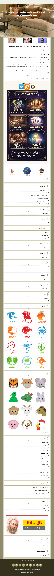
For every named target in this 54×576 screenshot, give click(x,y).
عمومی (41, 179)
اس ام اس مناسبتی (19, 2)
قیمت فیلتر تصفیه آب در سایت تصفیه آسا (40, 487)
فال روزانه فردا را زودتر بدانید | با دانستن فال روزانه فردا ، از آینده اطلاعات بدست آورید (27, 13)
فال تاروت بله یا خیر (44, 475)
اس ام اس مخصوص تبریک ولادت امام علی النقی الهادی (38, 195)
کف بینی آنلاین (45, 247)
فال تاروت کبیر (45, 445)
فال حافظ (44, 2)
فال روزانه (33, 2)
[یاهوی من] (40, 565)
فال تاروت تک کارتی (44, 450)
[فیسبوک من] (34, 565)
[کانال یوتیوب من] (16, 565)
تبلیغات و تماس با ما (11, 2)
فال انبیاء (46, 223)
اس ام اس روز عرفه (44, 193)
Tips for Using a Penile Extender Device (42, 490)
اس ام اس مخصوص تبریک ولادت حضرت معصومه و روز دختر (37, 204)
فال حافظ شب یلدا (45, 511)
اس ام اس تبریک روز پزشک (43, 190)
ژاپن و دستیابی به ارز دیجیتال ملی (42, 493)
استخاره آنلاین (27, 2)
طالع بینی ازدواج (45, 257)
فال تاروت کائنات (45, 448)
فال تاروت (39, 2)
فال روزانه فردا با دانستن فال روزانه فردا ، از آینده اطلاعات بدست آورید (27, 46)
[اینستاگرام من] (30, 565)
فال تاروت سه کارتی (44, 453)
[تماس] (27, 565)
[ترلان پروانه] (27, 41)
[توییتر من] (23, 565)
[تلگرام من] (37, 565)
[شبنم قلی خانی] (12, 41)
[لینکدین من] (13, 565)
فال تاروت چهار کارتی (44, 456)
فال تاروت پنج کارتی (44, 459)
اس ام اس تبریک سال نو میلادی (42, 201)
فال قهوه (46, 232)
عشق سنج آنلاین (45, 289)
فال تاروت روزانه (45, 442)
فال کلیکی (46, 279)
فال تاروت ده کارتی (44, 467)
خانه (49, 2)
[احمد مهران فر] (42, 41)
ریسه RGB (46, 298)
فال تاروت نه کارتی (44, 464)
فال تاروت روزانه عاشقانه (43, 472)
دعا (47, 269)
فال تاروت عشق (45, 470)
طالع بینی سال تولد (44, 433)
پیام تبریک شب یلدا (44, 513)
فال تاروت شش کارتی (44, 461)
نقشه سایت (23, 572)
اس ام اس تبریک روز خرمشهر (43, 198)
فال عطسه (46, 543)
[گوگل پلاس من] (20, 565)
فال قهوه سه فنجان (44, 235)
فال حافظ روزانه (45, 508)
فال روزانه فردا (27, 75)
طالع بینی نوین (45, 545)
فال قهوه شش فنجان (44, 238)
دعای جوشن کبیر (45, 267)
